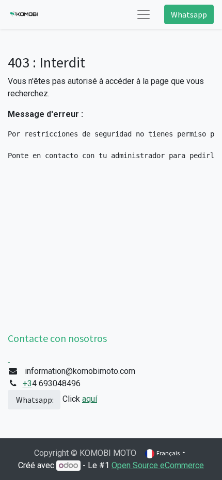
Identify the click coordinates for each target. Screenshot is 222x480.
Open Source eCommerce (158, 465)
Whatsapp (189, 14)
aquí (89, 399)
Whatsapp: (34, 400)
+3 (27, 383)
